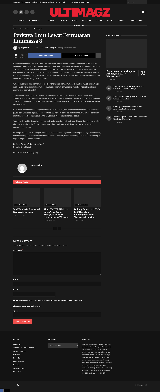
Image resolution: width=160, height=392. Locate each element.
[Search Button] (145, 2)
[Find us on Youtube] (26, 12)
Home (15, 29)
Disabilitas (17, 372)
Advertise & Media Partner (48, 2)
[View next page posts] (59, 228)
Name (16, 279)
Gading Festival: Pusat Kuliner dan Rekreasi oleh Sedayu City (127, 108)
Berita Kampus (25, 29)
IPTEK (74, 20)
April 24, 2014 (38, 48)
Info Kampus (34, 20)
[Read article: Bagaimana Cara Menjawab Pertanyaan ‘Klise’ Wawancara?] (126, 53)
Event (99, 20)
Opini (109, 20)
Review (64, 20)
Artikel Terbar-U (19, 351)
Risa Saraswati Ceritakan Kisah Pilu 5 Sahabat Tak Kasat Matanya (128, 87)
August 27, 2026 (20, 215)
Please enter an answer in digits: (27, 306)
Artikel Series (137, 20)
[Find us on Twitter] (21, 12)
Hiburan (50, 20)
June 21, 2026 (50, 220)
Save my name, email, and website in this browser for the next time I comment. (49, 300)
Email (16, 290)
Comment (18, 250)
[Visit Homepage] (80, 12)
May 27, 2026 (79, 220)
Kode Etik (62, 2)
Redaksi (34, 2)
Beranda (20, 20)
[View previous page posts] (55, 228)
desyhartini (25, 48)
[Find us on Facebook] (15, 12)
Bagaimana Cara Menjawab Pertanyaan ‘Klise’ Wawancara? (121, 74)
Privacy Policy (25, 2)
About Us (16, 2)
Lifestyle (86, 20)
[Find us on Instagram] (32, 12)
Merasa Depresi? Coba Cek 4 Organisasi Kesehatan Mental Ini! (130, 118)
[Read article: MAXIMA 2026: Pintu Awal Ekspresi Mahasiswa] (26, 197)
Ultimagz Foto (80, 25)
